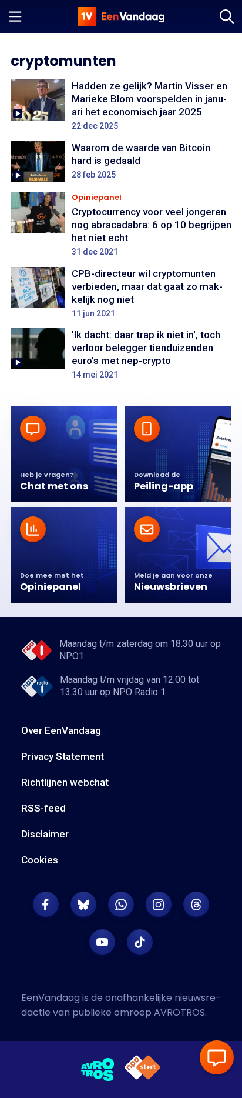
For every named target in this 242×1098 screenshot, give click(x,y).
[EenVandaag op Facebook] (46, 904)
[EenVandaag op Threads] (196, 904)
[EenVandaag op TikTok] (140, 942)
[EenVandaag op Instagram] (159, 904)
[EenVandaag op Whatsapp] (121, 904)
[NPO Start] (142, 1069)
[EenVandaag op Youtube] (102, 942)
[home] (121, 16)
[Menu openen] (15, 16)
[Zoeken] (227, 16)
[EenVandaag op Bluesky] (83, 904)
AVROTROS (179, 1012)
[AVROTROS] (98, 1069)
